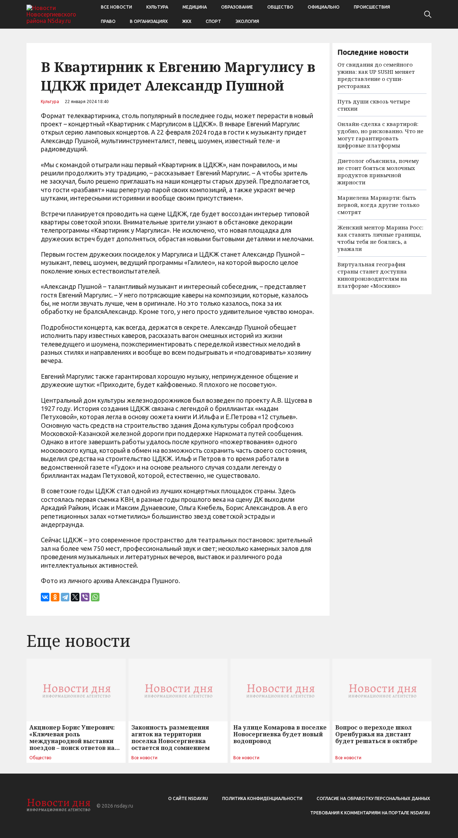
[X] (75, 597)
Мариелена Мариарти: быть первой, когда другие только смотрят (378, 204)
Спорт (213, 21)
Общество (280, 7)
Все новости (116, 7)
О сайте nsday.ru (188, 798)
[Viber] (85, 597)
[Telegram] (65, 597)
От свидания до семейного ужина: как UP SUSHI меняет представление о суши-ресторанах (376, 75)
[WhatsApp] (95, 597)
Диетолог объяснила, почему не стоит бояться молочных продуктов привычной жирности (378, 171)
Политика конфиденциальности (262, 798)
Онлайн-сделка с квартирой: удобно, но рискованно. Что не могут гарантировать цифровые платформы (380, 134)
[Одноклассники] (55, 597)
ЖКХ (186, 21)
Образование (237, 7)
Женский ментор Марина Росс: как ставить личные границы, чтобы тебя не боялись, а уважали (380, 238)
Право (108, 21)
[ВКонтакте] (45, 597)
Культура (157, 7)
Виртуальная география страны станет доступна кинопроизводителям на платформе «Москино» (372, 275)
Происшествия (372, 7)
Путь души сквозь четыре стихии (373, 105)
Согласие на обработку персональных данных (373, 798)
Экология (247, 21)
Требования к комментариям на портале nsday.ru (370, 812)
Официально (324, 7)
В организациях (149, 21)
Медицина (194, 7)
